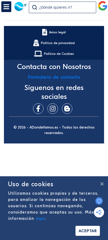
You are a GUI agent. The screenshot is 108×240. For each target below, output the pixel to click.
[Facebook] (39, 108)
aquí (40, 218)
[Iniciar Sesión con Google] (103, 3)
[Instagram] (54, 108)
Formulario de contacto (54, 77)
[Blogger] (68, 108)
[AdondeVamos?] (20, 9)
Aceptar (88, 230)
